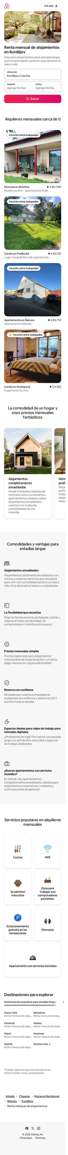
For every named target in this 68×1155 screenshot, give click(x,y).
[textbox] (18, 88)
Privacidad (26, 1138)
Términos (40, 1138)
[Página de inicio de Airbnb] (6, 5)
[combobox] (32, 76)
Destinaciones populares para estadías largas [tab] (30, 1002)
